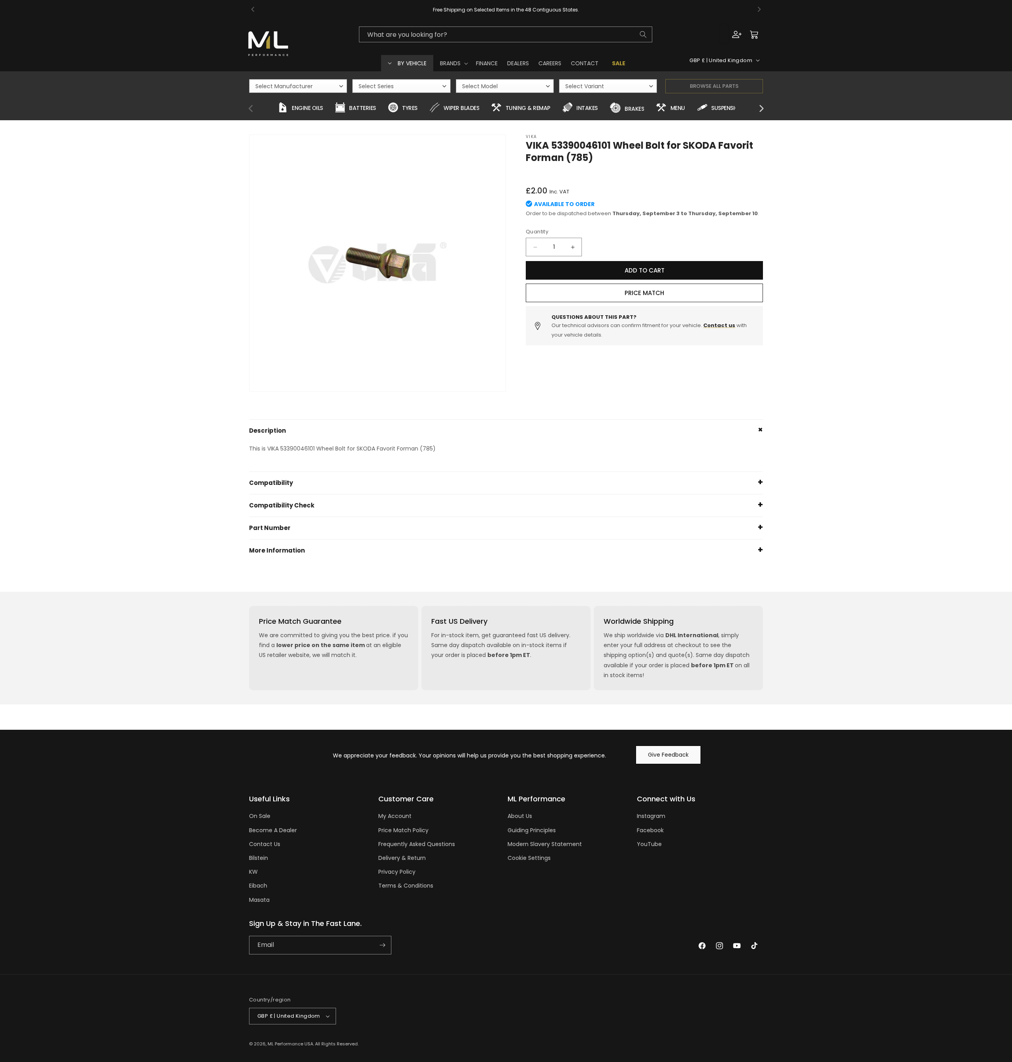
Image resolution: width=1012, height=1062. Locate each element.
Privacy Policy (396, 872)
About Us (520, 816)
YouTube (649, 844)
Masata (259, 900)
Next (761, 109)
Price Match (644, 293)
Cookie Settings (529, 858)
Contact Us (264, 844)
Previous (251, 109)
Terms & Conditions (405, 886)
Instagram (651, 816)
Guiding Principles (532, 830)
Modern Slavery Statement (545, 844)
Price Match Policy (403, 830)
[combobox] (505, 34)
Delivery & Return (402, 858)
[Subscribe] (382, 945)
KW (253, 872)
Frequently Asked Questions (416, 844)
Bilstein (258, 858)
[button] (453, 63)
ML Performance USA (290, 1044)
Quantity (537, 231)
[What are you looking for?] (643, 34)
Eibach (258, 886)
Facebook (650, 830)
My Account (395, 816)
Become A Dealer (273, 830)
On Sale (259, 816)
